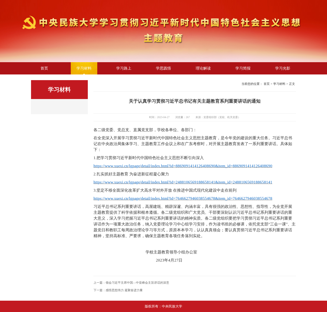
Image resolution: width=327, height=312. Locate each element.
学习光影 (282, 68)
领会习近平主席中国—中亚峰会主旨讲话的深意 (137, 282)
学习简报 (243, 68)
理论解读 (203, 68)
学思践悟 (163, 68)
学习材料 (84, 68)
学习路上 (123, 68)
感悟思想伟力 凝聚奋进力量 (124, 290)
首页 (44, 68)
